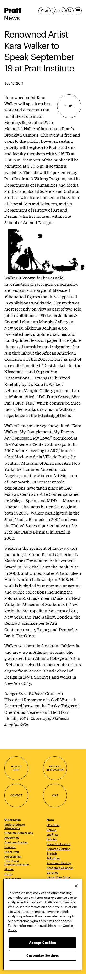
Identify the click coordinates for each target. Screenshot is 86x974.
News (12, 17)
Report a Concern (58, 844)
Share (68, 106)
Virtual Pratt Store (58, 877)
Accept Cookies (42, 943)
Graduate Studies (16, 842)
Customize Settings (42, 955)
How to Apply (16, 768)
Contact (16, 795)
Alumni (9, 869)
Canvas (51, 829)
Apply (58, 11)
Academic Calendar (60, 867)
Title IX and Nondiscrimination (16, 862)
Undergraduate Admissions (14, 826)
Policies (52, 839)
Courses (10, 847)
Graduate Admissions (18, 832)
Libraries (52, 872)
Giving (8, 873)
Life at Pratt (11, 851)
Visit (55, 795)
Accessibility (12, 856)
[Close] (76, 886)
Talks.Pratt (53, 858)
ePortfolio (53, 825)
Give (44, 11)
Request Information (55, 768)
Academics (11, 837)
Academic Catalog (59, 863)
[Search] (70, 10)
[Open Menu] (78, 10)
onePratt (52, 834)
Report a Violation (58, 848)
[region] (42, 924)
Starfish (52, 853)
